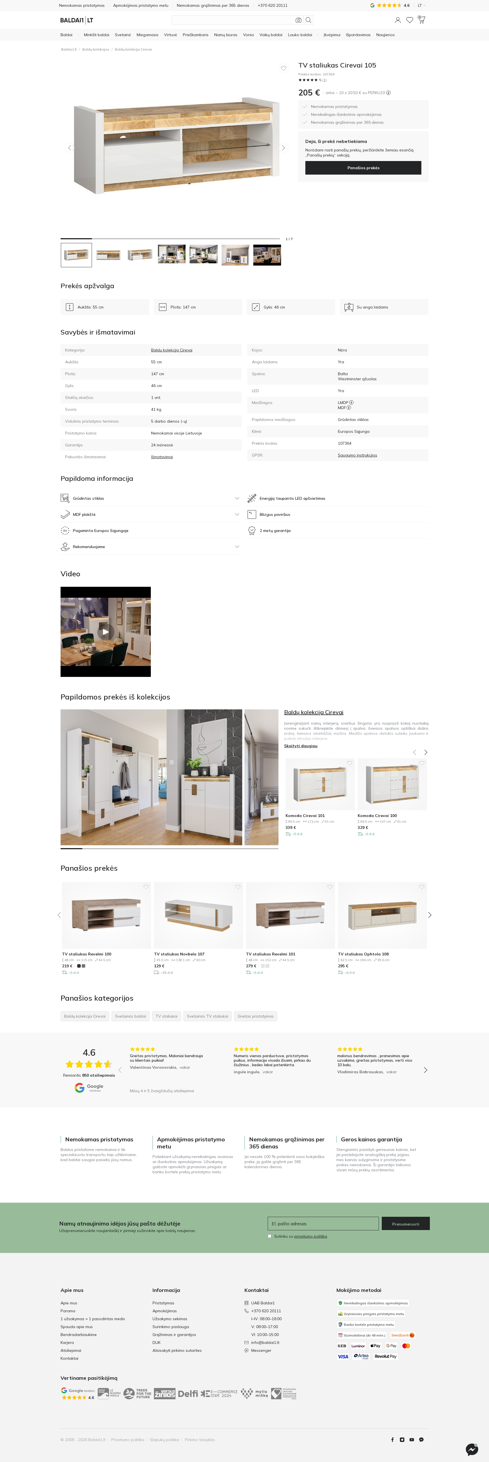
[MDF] (349, 407)
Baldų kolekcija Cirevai (133, 49)
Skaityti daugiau (301, 745)
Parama (68, 1310)
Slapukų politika (164, 1439)
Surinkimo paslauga (171, 1326)
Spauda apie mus (77, 1326)
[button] (398, 20)
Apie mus (69, 1302)
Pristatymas (163, 1302)
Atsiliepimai (71, 1350)
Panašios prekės (363, 167)
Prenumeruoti (405, 1224)
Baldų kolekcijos (95, 49)
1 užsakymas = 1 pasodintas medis (93, 1318)
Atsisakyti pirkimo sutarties (177, 1350)
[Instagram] (404, 1439)
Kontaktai (69, 1358)
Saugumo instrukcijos (357, 455)
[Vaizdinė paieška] (298, 20)
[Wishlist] (410, 20)
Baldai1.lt (69, 49)
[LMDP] (351, 402)
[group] (169, 1066)
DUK (156, 1342)
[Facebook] (395, 1439)
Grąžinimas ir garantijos (174, 1334)
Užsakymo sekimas (170, 1318)
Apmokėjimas (165, 1310)
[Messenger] (472, 1450)
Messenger (261, 1350)
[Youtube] (414, 1439)
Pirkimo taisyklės (200, 1439)
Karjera (67, 1342)
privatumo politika (310, 1236)
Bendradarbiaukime (79, 1334)
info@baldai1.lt (265, 1342)
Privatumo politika (127, 1439)
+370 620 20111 (266, 1310)
